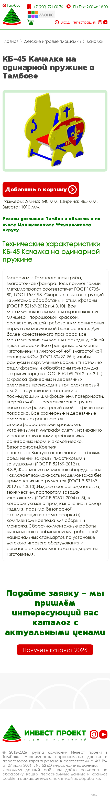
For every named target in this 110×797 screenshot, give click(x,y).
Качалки (95, 41)
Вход (65, 22)
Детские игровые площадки (52, 41)
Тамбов (13, 5)
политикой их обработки (76, 778)
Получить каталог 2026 (55, 649)
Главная (10, 41)
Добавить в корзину (36, 189)
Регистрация (83, 22)
